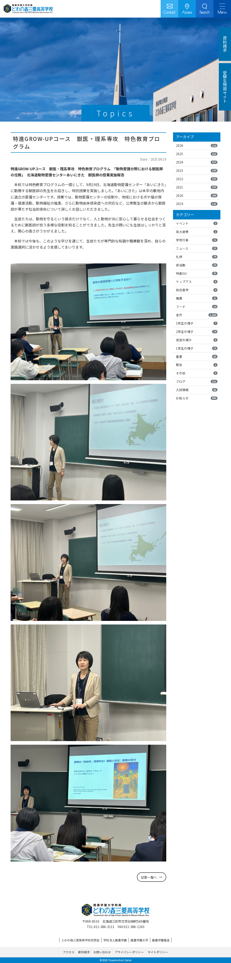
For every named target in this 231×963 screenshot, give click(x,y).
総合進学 (196, 290)
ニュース (196, 248)
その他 (196, 373)
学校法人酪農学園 (115, 940)
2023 (196, 170)
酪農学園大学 (139, 940)
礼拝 (196, 256)
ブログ (196, 381)
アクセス (68, 952)
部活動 (196, 265)
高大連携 (196, 231)
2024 (196, 162)
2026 (196, 145)
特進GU (196, 273)
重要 (196, 356)
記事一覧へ (149, 877)
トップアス (196, 281)
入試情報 (196, 389)
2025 (196, 154)
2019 (196, 203)
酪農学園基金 (161, 940)
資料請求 (84, 952)
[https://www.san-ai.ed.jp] (28, 9)
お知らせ (196, 398)
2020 (196, 195)
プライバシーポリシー (129, 952)
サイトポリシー (158, 952)
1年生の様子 (196, 348)
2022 (196, 179)
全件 (196, 315)
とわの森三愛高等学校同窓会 (80, 940)
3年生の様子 (196, 323)
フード (196, 306)
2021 (196, 187)
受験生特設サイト (225, 87)
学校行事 (196, 240)
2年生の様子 (196, 331)
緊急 (196, 364)
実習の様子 (196, 340)
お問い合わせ (102, 952)
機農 (196, 298)
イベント (196, 223)
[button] (204, 9)
